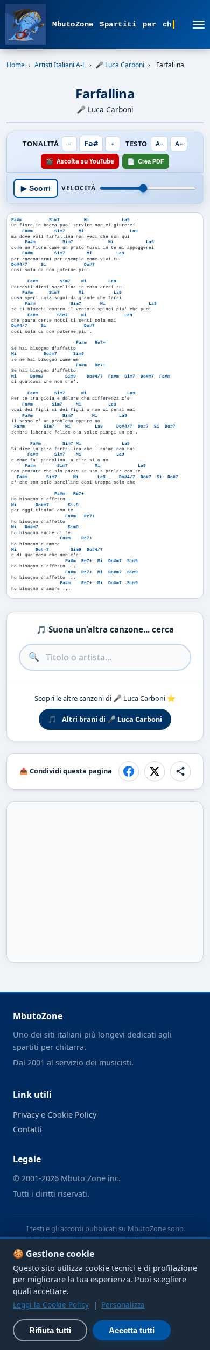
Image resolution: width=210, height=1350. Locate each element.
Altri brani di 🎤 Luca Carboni (105, 719)
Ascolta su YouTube (80, 161)
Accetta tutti (132, 1330)
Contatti (27, 1129)
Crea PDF (145, 161)
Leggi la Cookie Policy (51, 1304)
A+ (179, 143)
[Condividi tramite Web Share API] (180, 771)
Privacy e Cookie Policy (54, 1115)
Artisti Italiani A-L (60, 64)
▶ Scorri (36, 188)
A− (159, 143)
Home (15, 64)
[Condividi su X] (154, 771)
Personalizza (123, 1304)
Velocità (78, 188)
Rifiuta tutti (50, 1330)
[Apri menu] (199, 25)
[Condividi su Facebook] (128, 771)
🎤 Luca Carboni (119, 64)
